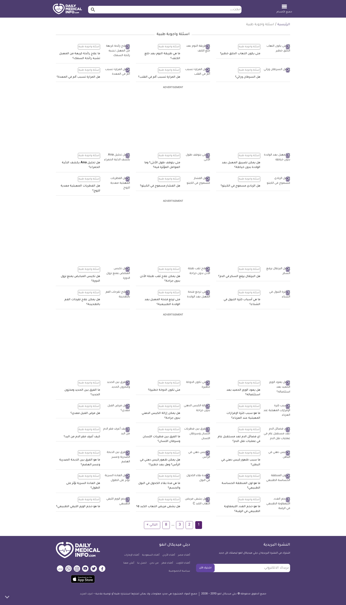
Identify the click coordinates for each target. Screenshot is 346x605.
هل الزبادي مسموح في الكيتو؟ (240, 186)
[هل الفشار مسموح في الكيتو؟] (196, 181)
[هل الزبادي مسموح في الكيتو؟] (276, 181)
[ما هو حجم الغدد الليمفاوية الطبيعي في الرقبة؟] (276, 504)
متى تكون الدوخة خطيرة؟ (164, 390)
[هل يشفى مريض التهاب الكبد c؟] (196, 501)
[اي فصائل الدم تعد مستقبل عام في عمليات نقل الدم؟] (276, 434)
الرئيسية (283, 24)
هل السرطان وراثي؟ (247, 77)
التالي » (152, 525)
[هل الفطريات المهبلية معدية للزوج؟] (116, 183)
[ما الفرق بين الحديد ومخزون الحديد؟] (116, 385)
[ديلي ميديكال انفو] (67, 9)
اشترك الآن (205, 568)
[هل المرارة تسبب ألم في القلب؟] (196, 72)
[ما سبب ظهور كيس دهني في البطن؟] (276, 455)
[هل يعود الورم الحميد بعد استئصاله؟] (276, 387)
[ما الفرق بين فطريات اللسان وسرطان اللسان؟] (196, 434)
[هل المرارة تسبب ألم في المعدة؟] (116, 72)
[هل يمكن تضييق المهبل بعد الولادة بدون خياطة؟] (276, 157)
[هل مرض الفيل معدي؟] (116, 408)
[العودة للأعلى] (7, 597)
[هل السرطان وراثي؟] (276, 70)
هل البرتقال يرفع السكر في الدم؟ (239, 276)
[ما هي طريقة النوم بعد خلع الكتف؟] (196, 48)
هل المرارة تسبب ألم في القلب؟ (159, 77)
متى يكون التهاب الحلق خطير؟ (240, 53)
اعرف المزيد (86, 594)
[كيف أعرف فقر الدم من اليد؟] (116, 431)
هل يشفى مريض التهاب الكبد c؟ (158, 506)
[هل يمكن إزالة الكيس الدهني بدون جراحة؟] (196, 408)
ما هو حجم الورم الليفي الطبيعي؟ (78, 506)
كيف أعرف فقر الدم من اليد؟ (82, 436)
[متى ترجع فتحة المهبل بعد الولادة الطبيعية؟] (196, 294)
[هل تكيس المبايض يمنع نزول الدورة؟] (116, 274)
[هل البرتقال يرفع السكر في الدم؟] (276, 271)
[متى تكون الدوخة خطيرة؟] (196, 385)
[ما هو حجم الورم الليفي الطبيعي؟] (116, 501)
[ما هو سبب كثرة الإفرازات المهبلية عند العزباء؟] (276, 411)
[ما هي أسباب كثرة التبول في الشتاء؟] (276, 294)
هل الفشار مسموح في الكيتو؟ (160, 186)
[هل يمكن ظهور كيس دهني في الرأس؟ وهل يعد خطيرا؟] (196, 455)
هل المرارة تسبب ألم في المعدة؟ (78, 77)
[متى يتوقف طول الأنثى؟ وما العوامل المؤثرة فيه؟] (196, 157)
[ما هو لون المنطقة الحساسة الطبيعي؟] (276, 478)
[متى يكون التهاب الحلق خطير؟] (276, 48)
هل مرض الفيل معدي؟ (85, 413)
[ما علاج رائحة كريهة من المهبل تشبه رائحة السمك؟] (116, 51)
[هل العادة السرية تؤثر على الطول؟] (116, 478)
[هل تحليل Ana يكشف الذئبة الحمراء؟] (116, 157)
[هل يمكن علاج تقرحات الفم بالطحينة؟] (116, 294)
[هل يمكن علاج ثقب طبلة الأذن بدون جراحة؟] (196, 271)
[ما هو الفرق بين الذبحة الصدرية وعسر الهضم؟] (116, 457)
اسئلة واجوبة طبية (249, 46)
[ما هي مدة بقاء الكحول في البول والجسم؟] (196, 478)
